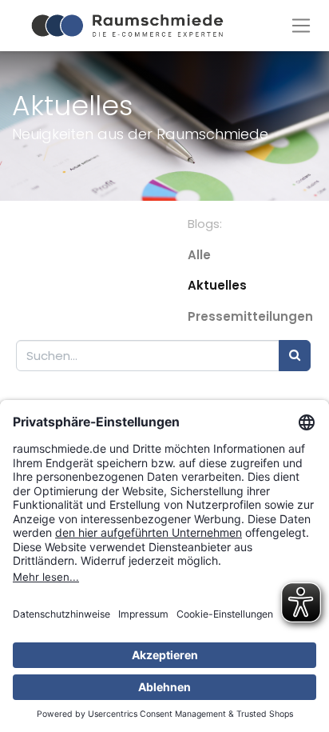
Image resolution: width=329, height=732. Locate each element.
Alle (199, 254)
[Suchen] (295, 355)
